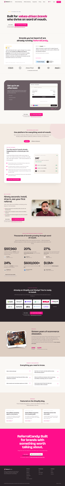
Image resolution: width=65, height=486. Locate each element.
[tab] (17, 89)
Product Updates (29, 478)
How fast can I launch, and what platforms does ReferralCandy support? (44, 372)
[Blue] (34, 105)
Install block (54, 105)
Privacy (57, 483)
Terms (60, 483)
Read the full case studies (10, 274)
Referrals (27, 470)
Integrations (34, 1)
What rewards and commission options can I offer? (17, 383)
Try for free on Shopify (21, 24)
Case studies (41, 472)
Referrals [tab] (27, 141)
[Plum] (37, 105)
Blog (39, 470)
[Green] (36, 105)
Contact (52, 472)
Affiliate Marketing (27, 1)
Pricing (40, 1)
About (44, 1)
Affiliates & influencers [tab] (35, 141)
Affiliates (27, 472)
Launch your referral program (13, 179)
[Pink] (33, 105)
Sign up (58, 1)
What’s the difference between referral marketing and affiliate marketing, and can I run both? (44, 378)
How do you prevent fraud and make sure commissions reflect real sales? (43, 384)
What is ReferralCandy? (11, 371)
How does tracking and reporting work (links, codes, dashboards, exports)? (17, 378)
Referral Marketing (18, 1)
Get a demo (10, 24)
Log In (54, 1)
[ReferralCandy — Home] (8, 2)
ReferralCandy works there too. (19, 27)
